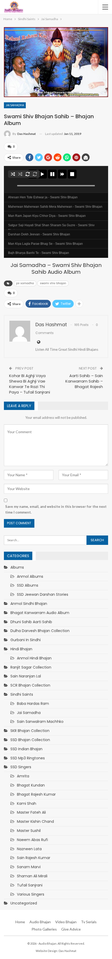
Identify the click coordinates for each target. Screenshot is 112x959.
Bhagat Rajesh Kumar (36, 794)
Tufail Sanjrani (29, 885)
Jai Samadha (15, 105)
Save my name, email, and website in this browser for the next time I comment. (56, 509)
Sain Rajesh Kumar (33, 857)
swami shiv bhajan (53, 283)
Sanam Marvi (29, 866)
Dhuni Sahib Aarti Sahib (31, 621)
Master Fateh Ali (31, 812)
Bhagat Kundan (31, 785)
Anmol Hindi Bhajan (34, 658)
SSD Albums (27, 585)
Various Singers (30, 894)
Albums (17, 567)
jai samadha (25, 283)
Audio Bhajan (40, 922)
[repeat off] (35, 174)
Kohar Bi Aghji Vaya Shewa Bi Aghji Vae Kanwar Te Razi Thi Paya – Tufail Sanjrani (29, 384)
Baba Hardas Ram (33, 703)
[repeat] (27, 174)
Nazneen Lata (29, 848)
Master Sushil (29, 830)
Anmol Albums (30, 576)
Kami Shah (26, 803)
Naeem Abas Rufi (32, 839)
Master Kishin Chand (35, 821)
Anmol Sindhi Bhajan (28, 603)
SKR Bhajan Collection (29, 730)
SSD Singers (20, 767)
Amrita (23, 776)
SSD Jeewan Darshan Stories (42, 594)
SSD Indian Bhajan (26, 749)
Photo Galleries (44, 929)
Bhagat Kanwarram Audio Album (39, 612)
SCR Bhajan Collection (30, 685)
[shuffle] (13, 174)
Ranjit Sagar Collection (30, 667)
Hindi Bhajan (21, 649)
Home (20, 922)
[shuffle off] (20, 174)
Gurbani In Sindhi (25, 639)
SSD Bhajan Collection (30, 739)
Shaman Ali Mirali (32, 876)
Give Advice (71, 929)
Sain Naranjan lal (25, 676)
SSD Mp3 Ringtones (27, 758)
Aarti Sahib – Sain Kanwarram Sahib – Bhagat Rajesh (84, 381)
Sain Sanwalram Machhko (40, 721)
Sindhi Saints (21, 694)
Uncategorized (23, 903)
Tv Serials (89, 922)
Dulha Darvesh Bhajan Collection (40, 630)
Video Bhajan (66, 922)
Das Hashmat (67, 950)
